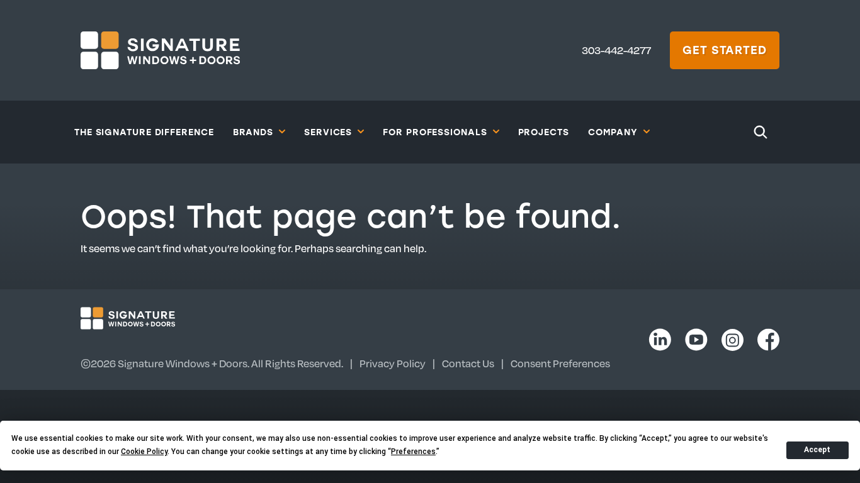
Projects (543, 132)
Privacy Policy (392, 363)
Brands (253, 132)
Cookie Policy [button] (144, 451)
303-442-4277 (616, 50)
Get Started (724, 49)
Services (328, 132)
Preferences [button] (413, 451)
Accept (817, 449)
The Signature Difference (144, 132)
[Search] (760, 132)
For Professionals (435, 132)
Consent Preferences (560, 363)
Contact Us (468, 363)
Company (613, 132)
